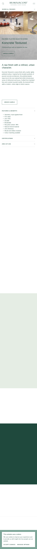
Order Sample (9, 102)
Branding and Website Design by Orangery (13, 524)
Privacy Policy (5, 519)
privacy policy (10, 472)
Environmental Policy (23, 519)
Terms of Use (13, 519)
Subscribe (18, 463)
